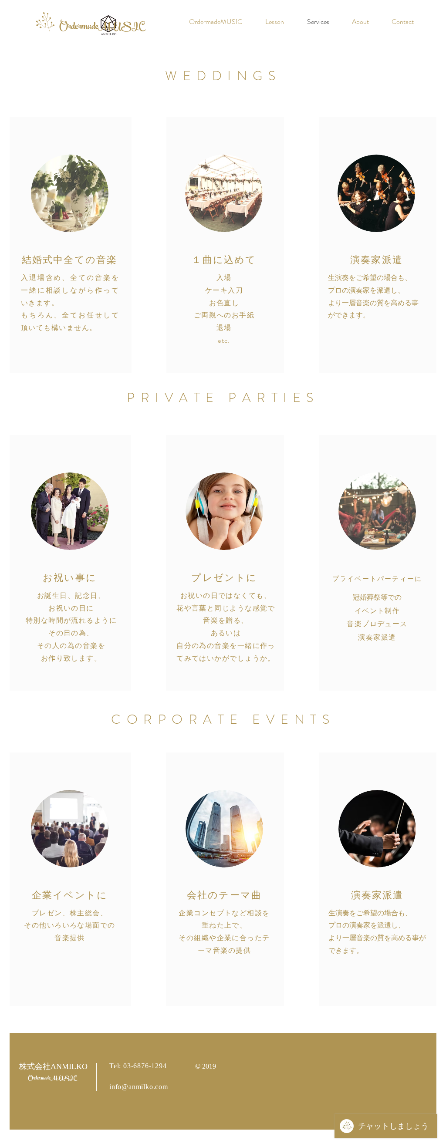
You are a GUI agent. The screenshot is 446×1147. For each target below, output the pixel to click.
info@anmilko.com (138, 1086)
